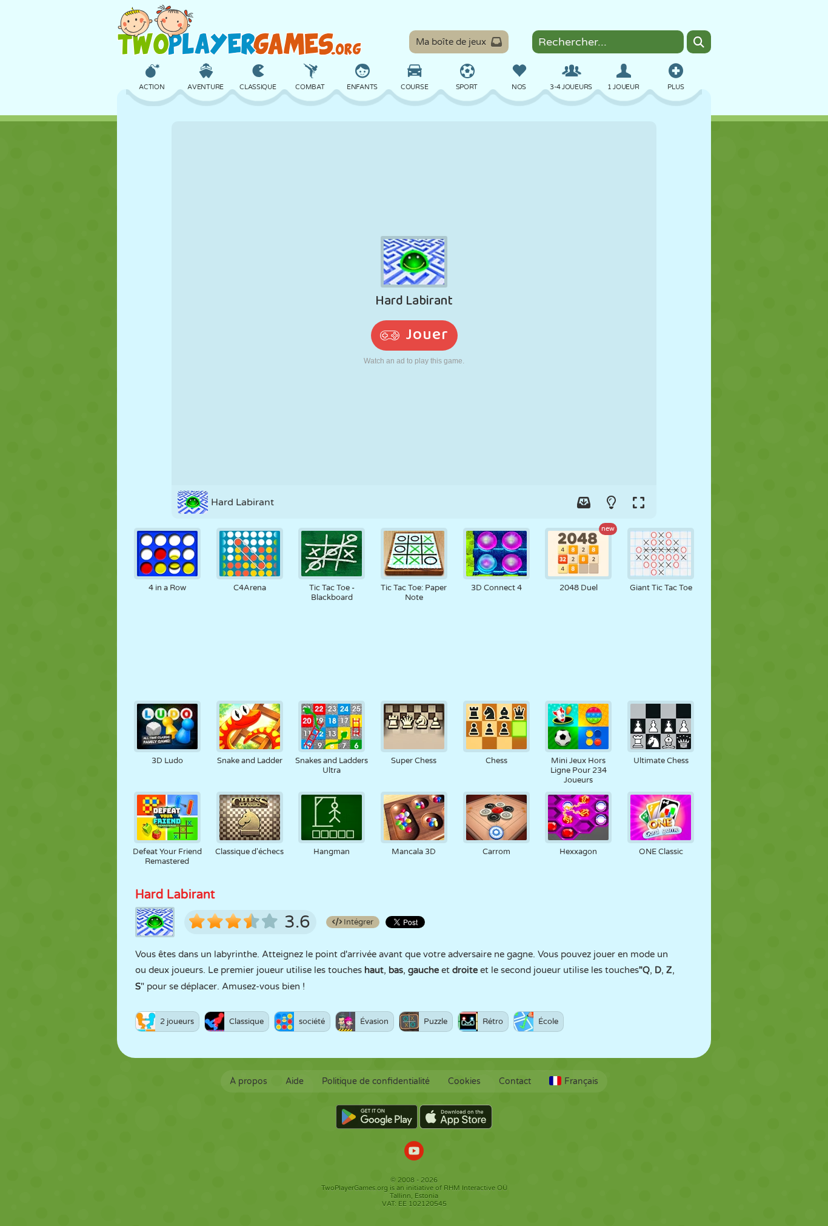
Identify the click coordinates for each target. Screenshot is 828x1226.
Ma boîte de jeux (451, 41)
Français (581, 1081)
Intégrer (357, 922)
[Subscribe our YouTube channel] (414, 1152)
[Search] (699, 41)
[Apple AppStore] (455, 1117)
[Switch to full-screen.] (638, 502)
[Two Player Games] (239, 30)
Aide (294, 1081)
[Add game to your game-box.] (584, 502)
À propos (248, 1081)
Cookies (464, 1081)
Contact (515, 1081)
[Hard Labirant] (414, 303)
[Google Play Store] (377, 1117)
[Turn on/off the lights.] (611, 502)
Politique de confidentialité (376, 1081)
